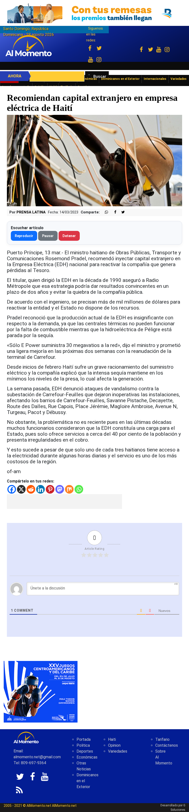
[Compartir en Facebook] (112, 212)
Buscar (99, 76)
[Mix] (69, 489)
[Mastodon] (59, 489)
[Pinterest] (50, 489)
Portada (84, 739)
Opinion (114, 745)
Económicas (87, 757)
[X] (21, 489)
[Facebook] (11, 489)
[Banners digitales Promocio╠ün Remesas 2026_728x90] (94, 13)
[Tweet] (121, 212)
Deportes (85, 751)
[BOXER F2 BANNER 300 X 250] (41, 691)
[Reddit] (31, 489)
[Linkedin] (40, 489)
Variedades (117, 751)
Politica (83, 745)
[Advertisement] (64, 501)
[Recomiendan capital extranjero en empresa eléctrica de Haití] (94, 160)
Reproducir (24, 236)
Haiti (112, 739)
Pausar (48, 236)
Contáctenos (166, 745)
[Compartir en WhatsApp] (104, 212)
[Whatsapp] (79, 489)
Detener (69, 236)
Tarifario (162, 739)
